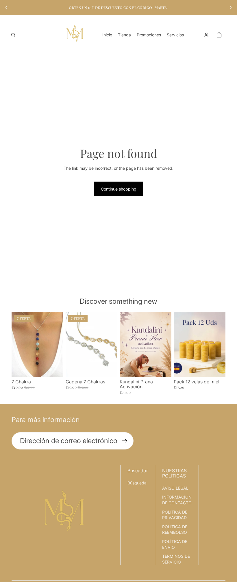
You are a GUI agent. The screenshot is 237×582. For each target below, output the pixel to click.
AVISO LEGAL (175, 488)
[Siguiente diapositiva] (230, 7)
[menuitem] (107, 35)
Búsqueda (137, 482)
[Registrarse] (124, 441)
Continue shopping (118, 188)
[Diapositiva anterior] (6, 7)
